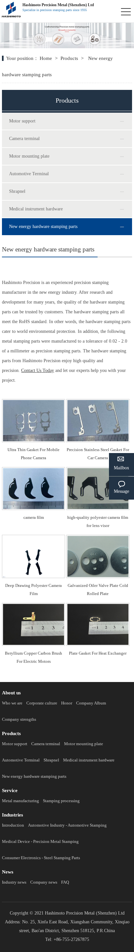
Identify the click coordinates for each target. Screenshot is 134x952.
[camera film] (33, 469)
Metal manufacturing (20, 800)
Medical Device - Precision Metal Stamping (40, 841)
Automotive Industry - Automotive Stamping (67, 825)
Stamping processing (61, 800)
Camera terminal (24, 138)
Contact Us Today (37, 370)
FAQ (65, 882)
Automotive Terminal (29, 173)
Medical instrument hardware (36, 208)
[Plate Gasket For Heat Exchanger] (97, 605)
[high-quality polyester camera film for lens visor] (97, 469)
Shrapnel (17, 191)
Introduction (13, 825)
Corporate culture (41, 703)
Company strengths (19, 719)
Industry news (14, 882)
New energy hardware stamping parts (43, 226)
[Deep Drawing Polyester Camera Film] (33, 537)
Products (69, 58)
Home (46, 58)
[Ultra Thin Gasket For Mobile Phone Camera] (33, 401)
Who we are (12, 703)
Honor (66, 703)
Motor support (22, 121)
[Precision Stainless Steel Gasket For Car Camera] (97, 401)
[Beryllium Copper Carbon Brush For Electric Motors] (33, 605)
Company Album (91, 703)
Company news (43, 882)
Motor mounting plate (29, 156)
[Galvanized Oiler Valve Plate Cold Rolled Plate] (97, 537)
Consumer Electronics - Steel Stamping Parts (41, 857)
